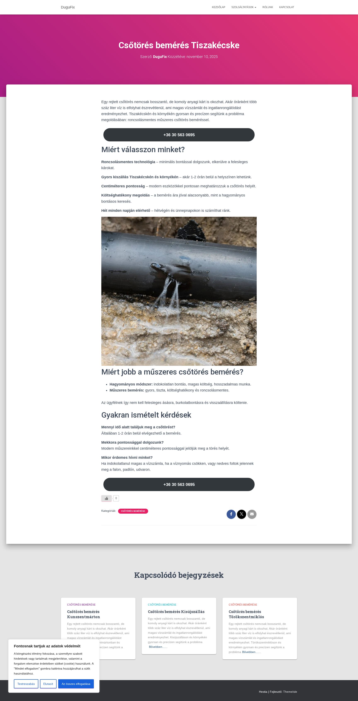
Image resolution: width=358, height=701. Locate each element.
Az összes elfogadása (76, 683)
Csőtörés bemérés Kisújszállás (176, 611)
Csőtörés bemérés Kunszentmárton (83, 614)
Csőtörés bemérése (133, 511)
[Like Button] (106, 498)
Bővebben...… (158, 646)
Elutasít (48, 683)
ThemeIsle (290, 691)
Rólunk (267, 7)
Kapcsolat (286, 7)
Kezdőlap (218, 7)
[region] (53, 666)
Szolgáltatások (242, 7)
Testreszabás (26, 683)
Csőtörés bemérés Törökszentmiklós (246, 614)
